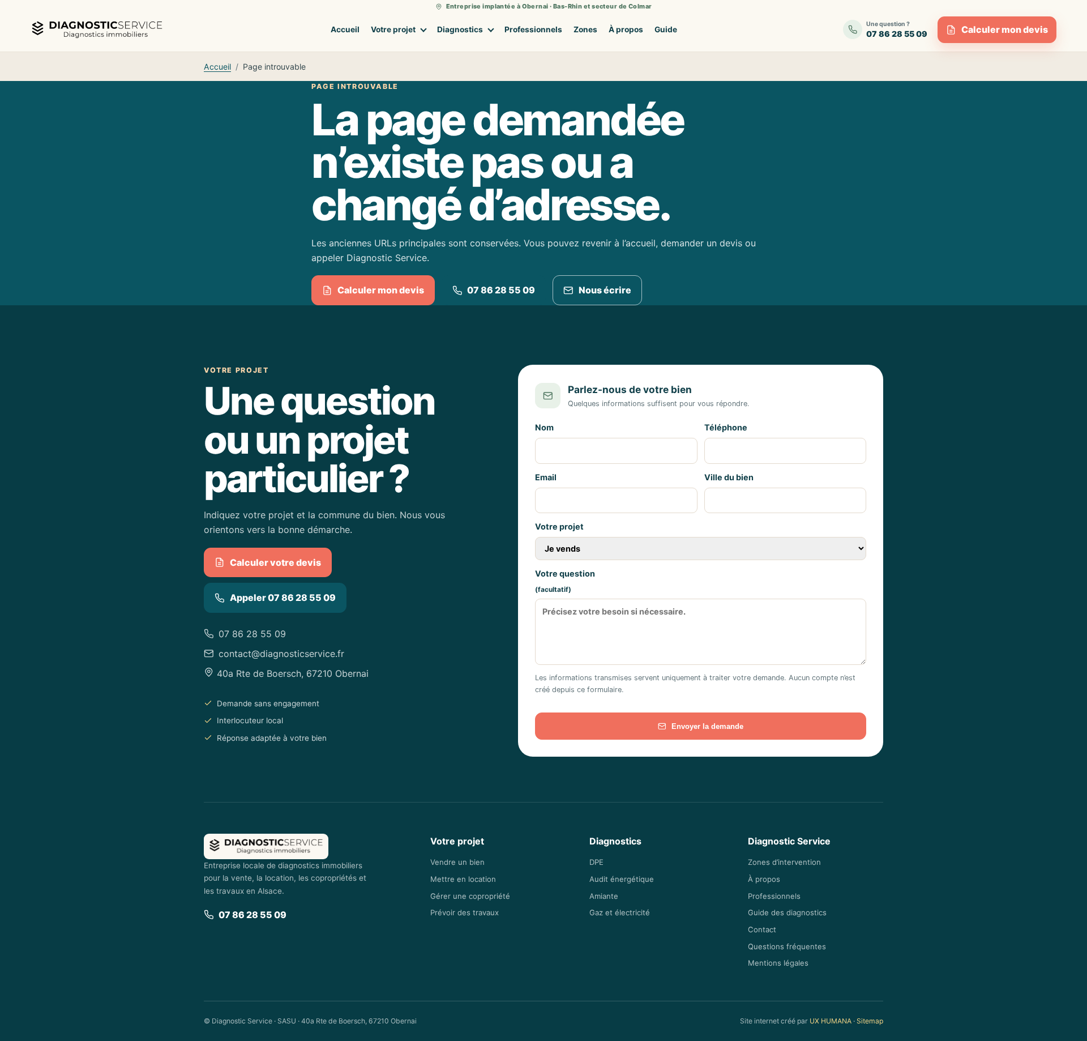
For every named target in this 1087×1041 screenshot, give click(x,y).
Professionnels (533, 29)
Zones (585, 29)
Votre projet (393, 29)
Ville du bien (729, 477)
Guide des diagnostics (787, 912)
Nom (544, 427)
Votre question (565, 581)
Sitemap (870, 1021)
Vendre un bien (457, 862)
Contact (762, 929)
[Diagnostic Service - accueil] (100, 29)
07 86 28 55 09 (501, 290)
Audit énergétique (621, 879)
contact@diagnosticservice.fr (281, 653)
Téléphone (725, 427)
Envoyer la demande (707, 726)
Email (546, 477)
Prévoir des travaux (464, 912)
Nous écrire (605, 290)
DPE (596, 862)
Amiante (603, 896)
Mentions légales (778, 962)
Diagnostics (460, 29)
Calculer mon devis (1004, 29)
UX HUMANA (830, 1021)
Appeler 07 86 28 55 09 (283, 597)
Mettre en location (463, 879)
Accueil (345, 29)
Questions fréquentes (787, 946)
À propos (626, 29)
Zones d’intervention (784, 862)
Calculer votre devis (275, 562)
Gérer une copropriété (470, 896)
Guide (665, 29)
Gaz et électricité (619, 912)
